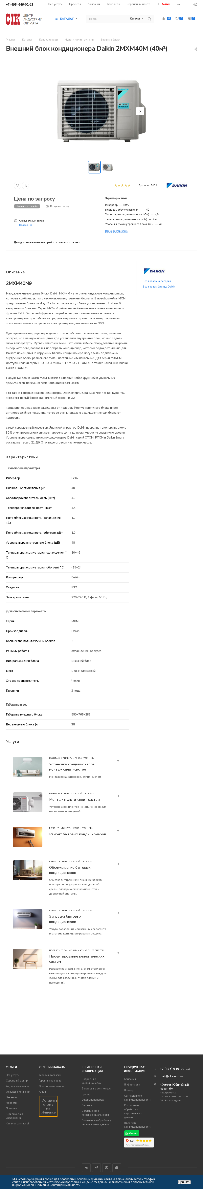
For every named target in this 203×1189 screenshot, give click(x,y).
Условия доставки (50, 1075)
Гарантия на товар (50, 1080)
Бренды (87, 1094)
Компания (130, 1079)
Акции (43, 1092)
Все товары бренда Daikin (159, 287)
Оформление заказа (51, 1086)
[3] (122, 185)
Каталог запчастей (18, 1123)
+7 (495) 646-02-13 (19, 5)
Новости (11, 1103)
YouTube (106, 1167)
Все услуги (12, 1075)
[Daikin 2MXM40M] (101, 111)
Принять (184, 1182)
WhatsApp (116, 1167)
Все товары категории (157, 281)
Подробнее (25, 225)
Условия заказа (52, 1067)
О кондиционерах (93, 1100)
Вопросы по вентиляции (96, 1088)
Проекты (11, 1108)
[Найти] (149, 19)
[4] (125, 185)
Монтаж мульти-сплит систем (74, 799)
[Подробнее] (118, 761)
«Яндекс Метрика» (94, 1182)
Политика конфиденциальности (57, 1185)
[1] (115, 185)
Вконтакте (86, 1167)
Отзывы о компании (18, 1092)
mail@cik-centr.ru (171, 1076)
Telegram (96, 1167)
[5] (129, 185)
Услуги (11, 1067)
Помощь (129, 1090)
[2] (119, 185)
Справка (87, 1105)
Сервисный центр (17, 1080)
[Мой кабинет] (195, 5)
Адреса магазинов (17, 1086)
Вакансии (11, 1097)
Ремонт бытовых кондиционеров (77, 834)
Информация (132, 1084)
